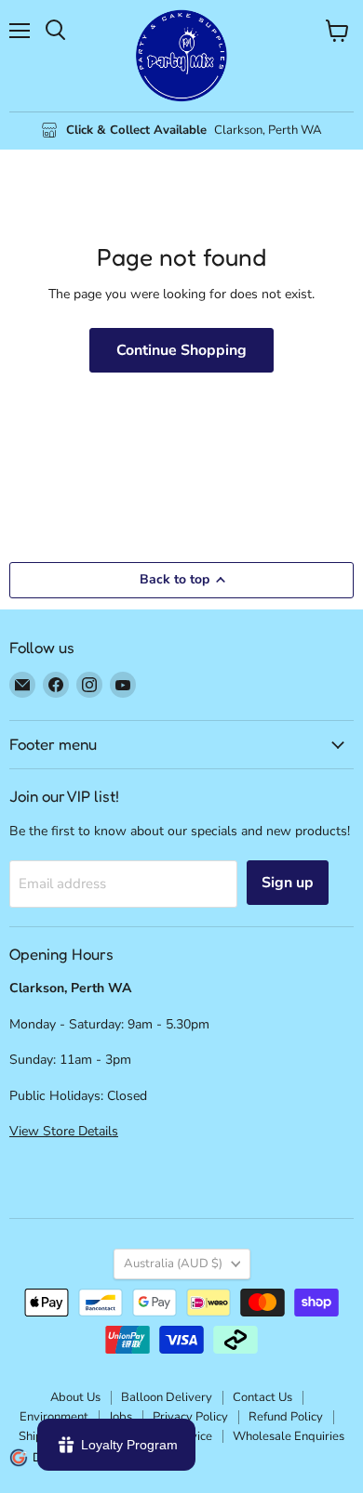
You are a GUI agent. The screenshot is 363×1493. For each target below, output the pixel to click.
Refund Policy (286, 1416)
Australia (173, 1263)
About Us (75, 1397)
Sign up (288, 882)
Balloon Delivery (166, 1397)
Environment (54, 1416)
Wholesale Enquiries (288, 1436)
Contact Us (262, 1397)
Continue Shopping (181, 350)
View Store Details (63, 1131)
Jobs (120, 1416)
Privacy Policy (190, 1416)
